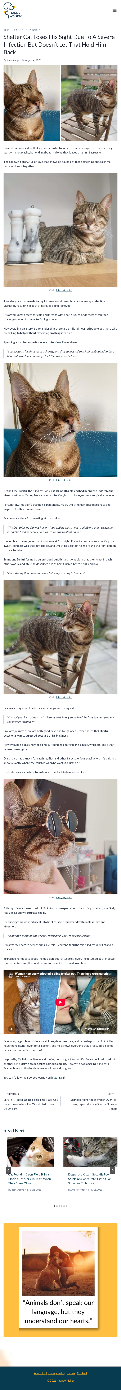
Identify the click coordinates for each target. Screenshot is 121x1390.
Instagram (57, 1077)
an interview (53, 342)
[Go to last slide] (8, 1170)
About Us (40, 1373)
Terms (71, 1373)
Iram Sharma (18, 1189)
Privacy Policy (56, 1373)
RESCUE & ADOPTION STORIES (22, 30)
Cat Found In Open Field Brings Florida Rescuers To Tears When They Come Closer (29, 1179)
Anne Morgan (13, 60)
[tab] (54, 1206)
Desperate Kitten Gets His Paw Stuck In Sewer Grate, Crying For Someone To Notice (89, 1179)
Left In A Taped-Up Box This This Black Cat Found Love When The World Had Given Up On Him (31, 1101)
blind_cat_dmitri (64, 290)
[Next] (112, 1170)
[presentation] (31, 1152)
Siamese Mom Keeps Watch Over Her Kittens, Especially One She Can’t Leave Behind (92, 1101)
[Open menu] (114, 10)
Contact (82, 1373)
